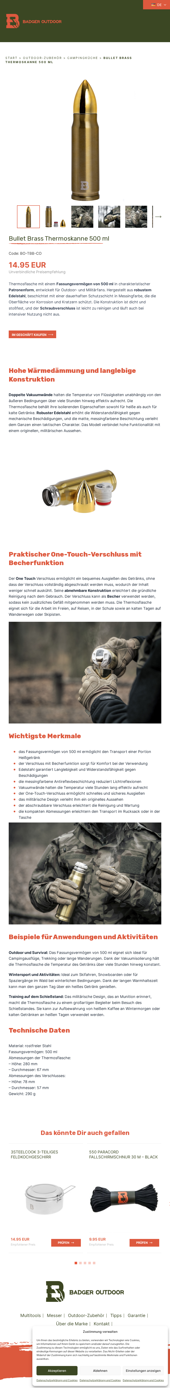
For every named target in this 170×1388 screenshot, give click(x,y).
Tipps (116, 1315)
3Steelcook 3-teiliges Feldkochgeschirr (34, 1154)
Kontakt (102, 1323)
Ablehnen (100, 1371)
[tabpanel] (46, 1198)
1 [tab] (76, 1263)
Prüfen (63, 1242)
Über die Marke (72, 1323)
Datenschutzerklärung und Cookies (57, 1380)
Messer (54, 1315)
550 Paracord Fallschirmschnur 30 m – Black (123, 1154)
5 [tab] (94, 1263)
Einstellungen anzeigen (143, 1371)
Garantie (136, 1315)
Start (11, 58)
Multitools (30, 1315)
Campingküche (82, 58)
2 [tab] (80, 1263)
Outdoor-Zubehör (42, 58)
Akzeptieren (57, 1371)
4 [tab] (89, 1263)
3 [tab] (85, 1263)
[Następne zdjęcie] (158, 217)
